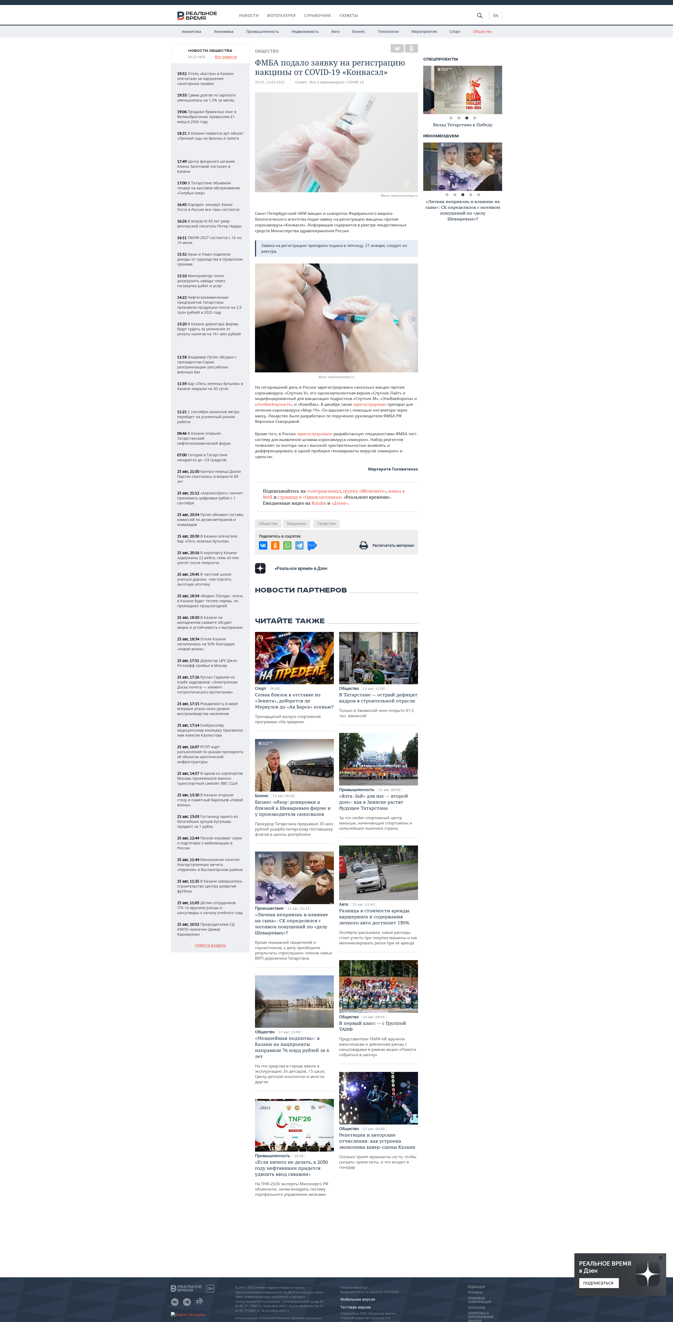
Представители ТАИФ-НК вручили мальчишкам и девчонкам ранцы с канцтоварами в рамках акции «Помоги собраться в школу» (377, 1038)
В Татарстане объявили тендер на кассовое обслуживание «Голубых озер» (208, 187)
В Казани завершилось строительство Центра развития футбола (209, 886)
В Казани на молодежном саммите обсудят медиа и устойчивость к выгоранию (210, 622)
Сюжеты (349, 15)
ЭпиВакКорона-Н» (274, 404)
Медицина (296, 523)
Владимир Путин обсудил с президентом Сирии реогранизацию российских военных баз (207, 364)
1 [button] (450, 118)
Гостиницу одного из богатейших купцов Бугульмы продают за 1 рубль (207, 821)
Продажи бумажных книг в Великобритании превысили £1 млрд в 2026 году (206, 116)
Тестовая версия (355, 1307)
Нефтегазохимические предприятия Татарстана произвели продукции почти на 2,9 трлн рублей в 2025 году (209, 305)
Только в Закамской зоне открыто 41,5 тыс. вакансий (378, 705)
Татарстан (326, 523)
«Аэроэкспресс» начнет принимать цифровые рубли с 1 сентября (210, 497)
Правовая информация (479, 1300)
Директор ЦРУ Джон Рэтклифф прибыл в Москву (207, 663)
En (495, 15)
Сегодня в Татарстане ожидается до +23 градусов (202, 457)
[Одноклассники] (411, 48)
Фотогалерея (281, 15)
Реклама (475, 1292)
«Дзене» (339, 503)
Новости (249, 15)
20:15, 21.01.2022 (270, 82)
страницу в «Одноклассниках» (310, 497)
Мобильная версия (357, 1299)
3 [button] (466, 118)
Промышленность (262, 31)
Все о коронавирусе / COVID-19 (337, 82)
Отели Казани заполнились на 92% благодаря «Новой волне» (205, 643)
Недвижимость (305, 31)
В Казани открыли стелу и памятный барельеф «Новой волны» (210, 799)
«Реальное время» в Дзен (301, 568)
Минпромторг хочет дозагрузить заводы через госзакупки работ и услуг (201, 280)
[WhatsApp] (287, 545)
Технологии (388, 31)
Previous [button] (427, 90)
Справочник (317, 15)
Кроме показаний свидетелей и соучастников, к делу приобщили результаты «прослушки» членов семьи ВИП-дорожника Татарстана (293, 936)
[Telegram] (299, 545)
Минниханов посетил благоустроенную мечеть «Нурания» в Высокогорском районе (210, 864)
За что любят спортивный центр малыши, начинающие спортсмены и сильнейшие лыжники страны (375, 812)
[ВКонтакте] (397, 48)
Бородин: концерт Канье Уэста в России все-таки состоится (208, 207)
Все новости (226, 57)
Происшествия (269, 908)
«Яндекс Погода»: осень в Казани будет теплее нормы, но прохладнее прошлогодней (210, 600)
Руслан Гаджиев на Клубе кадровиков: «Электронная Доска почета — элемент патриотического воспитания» (207, 685)
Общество (482, 31)
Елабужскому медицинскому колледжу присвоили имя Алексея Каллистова (210, 730)
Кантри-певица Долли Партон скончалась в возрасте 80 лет (209, 476)
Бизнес (358, 31)
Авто (335, 31)
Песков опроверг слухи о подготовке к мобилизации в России (209, 842)
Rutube (319, 503)
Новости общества (210, 51)
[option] (462, 90)
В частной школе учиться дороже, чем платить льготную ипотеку (204, 579)
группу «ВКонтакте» (364, 491)
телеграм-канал (324, 491)
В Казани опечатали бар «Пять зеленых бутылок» (207, 539)
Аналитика (191, 31)
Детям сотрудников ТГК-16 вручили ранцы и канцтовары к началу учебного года (210, 907)
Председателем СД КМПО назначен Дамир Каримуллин (205, 929)
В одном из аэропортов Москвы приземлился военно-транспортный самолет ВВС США (210, 778)
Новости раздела (210, 945)
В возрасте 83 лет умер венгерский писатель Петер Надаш (209, 224)
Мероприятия (424, 31)
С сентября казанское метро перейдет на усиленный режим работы (208, 416)
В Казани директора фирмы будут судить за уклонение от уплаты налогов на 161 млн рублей (209, 328)
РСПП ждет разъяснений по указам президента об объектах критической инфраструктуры (210, 754)
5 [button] (478, 194)
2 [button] (458, 118)
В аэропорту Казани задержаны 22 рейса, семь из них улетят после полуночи (208, 557)
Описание (477, 1308)
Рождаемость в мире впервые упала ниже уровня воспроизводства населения (207, 708)
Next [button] (498, 90)
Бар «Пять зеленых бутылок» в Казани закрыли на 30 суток (210, 386)
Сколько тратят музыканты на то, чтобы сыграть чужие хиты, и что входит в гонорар (377, 1151)
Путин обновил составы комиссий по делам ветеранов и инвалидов (210, 519)
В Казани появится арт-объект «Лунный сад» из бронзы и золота (210, 136)
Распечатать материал (393, 545)
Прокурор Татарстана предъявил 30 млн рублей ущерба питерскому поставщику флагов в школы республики (294, 818)
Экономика (223, 31)
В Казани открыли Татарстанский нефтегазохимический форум (204, 438)
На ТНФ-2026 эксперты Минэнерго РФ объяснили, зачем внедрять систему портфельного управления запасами (291, 1178)
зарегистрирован (369, 404)
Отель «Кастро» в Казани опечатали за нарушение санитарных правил (205, 78)
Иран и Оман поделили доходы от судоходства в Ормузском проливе (209, 259)
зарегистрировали (315, 433)
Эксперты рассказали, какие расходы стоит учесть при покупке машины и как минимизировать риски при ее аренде (378, 926)
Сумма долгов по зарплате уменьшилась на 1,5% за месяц (206, 98)
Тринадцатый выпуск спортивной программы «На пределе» (294, 708)
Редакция (476, 1287)
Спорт (455, 31)
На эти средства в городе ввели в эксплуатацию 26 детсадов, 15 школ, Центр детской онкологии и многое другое (292, 1059)
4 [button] (474, 118)
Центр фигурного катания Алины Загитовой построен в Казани (206, 166)
